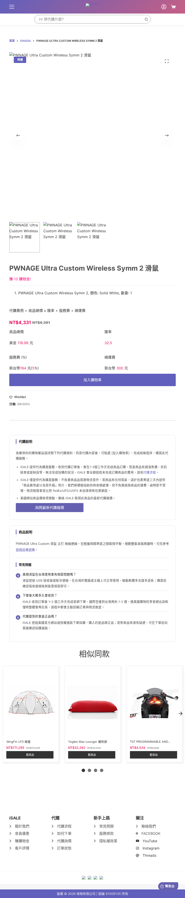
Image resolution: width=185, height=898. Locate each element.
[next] (180, 713)
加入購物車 (92, 380)
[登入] (163, 6)
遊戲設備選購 (25, 550)
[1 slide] (83, 770)
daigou (23, 404)
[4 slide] (101, 770)
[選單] (11, 6)
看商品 (30, 754)
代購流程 (149, 472)
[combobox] (88, 19)
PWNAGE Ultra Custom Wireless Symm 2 (53, 293)
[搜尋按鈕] (146, 19)
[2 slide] (89, 770)
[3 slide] (95, 770)
